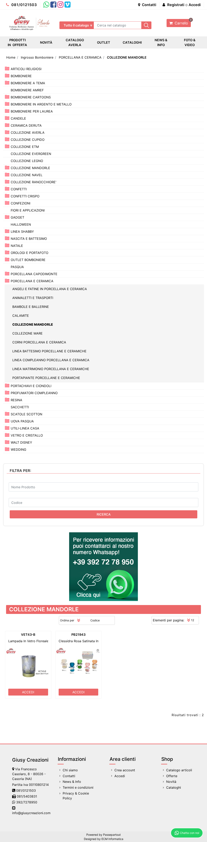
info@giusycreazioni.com (31, 813)
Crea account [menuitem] (124, 770)
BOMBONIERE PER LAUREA (32, 111)
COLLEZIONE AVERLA (27, 133)
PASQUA (17, 267)
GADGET (17, 217)
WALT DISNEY (21, 442)
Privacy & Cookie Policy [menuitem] (76, 795)
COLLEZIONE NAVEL (26, 175)
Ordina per (67, 620)
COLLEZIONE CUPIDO (27, 140)
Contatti (148, 5)
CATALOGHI (132, 42)
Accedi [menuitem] (119, 776)
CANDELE (18, 118)
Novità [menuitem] (171, 782)
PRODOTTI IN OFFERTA (17, 42)
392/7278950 (26, 802)
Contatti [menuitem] (69, 776)
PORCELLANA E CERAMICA (80, 57)
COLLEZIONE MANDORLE (127, 57)
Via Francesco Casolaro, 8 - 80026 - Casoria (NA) (29, 774)
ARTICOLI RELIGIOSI (26, 69)
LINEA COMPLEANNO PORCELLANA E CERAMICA (50, 360)
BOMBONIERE (21, 76)
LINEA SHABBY (22, 231)
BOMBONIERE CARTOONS (31, 97)
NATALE (17, 246)
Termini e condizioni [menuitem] (78, 787)
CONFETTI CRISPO (25, 196)
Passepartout (112, 834)
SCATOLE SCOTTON (26, 414)
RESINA (16, 400)
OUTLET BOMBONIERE (28, 260)
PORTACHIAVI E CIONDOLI (31, 386)
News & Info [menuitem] (72, 782)
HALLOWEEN (21, 224)
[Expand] (7, 68)
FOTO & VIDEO (189, 42)
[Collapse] (7, 281)
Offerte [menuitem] (171, 776)
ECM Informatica (112, 839)
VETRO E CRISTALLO (27, 435)
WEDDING (18, 449)
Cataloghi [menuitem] (173, 787)
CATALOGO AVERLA (75, 42)
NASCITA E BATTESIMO (29, 239)
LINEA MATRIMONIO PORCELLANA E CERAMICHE (50, 369)
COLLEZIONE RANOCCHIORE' (33, 182)
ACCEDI (28, 692)
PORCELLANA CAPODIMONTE (34, 274)
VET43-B (28, 635)
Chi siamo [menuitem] (70, 770)
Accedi (195, 5)
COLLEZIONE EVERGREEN (31, 154)
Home (10, 57)
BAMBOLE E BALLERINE (30, 307)
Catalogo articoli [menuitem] (179, 770)
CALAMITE (20, 316)
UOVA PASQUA (22, 421)
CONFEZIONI (20, 203)
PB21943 (78, 635)
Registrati (175, 5)
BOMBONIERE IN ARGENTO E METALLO (41, 104)
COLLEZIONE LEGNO (27, 161)
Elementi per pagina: (168, 620)
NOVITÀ (46, 42)
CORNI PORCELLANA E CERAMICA (39, 342)
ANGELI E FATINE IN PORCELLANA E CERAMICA (49, 289)
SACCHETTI (20, 407)
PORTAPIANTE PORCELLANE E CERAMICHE (46, 378)
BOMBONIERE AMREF (27, 90)
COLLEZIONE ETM (25, 147)
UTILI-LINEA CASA (25, 428)
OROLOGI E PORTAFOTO (29, 253)
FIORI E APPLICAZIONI (28, 210)
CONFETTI (19, 189)
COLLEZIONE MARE (27, 333)
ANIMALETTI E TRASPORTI (32, 298)
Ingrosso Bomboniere (37, 57)
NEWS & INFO (161, 42)
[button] (146, 25)
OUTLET (103, 42)
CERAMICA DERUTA (26, 125)
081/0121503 (23, 5)
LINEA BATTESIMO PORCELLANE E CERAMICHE (49, 351)
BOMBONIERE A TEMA (28, 83)
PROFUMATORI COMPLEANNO (34, 393)
